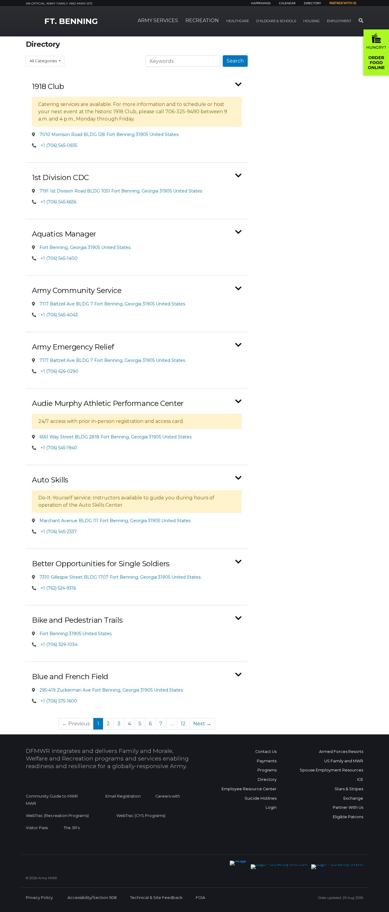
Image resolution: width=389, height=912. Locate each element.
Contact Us (266, 751)
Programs (267, 770)
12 (183, 724)
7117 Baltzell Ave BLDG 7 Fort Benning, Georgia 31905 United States (111, 304)
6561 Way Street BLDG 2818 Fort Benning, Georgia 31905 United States (114, 437)
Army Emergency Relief (73, 346)
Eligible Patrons (348, 817)
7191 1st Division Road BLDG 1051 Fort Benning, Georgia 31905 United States (120, 191)
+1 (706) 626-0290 (59, 371)
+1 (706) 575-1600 (58, 701)
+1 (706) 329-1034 (58, 644)
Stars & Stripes (349, 789)
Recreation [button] (202, 20)
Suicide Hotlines (261, 798)
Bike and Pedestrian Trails (77, 620)
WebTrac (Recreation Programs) (57, 815)
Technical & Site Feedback (156, 897)
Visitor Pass (37, 827)
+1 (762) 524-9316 (58, 588)
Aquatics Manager (64, 234)
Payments (267, 761)
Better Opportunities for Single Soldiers (101, 563)
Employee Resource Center (249, 789)
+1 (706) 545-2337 (58, 531)
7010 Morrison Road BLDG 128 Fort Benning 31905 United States (108, 134)
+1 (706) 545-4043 (59, 315)
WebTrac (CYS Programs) (140, 815)
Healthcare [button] (237, 21)
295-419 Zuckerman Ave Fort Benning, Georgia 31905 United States (110, 690)
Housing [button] (311, 21)
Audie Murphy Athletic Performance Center (108, 403)
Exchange (353, 798)
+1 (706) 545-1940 (58, 448)
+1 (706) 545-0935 (58, 145)
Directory (312, 3)
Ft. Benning (71, 21)
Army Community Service (77, 290)
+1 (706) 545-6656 (58, 202)
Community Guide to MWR (52, 796)
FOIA (200, 897)
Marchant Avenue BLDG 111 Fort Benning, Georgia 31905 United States (114, 520)
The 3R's (72, 827)
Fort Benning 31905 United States (75, 633)
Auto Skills (50, 479)
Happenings (260, 3)
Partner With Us (348, 807)
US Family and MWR (343, 761)
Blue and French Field (70, 676)
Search (235, 61)
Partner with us (342, 3)
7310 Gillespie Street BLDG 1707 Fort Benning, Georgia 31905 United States (119, 577)
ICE (360, 779)
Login (271, 807)
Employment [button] (339, 21)
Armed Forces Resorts (341, 751)
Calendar (287, 3)
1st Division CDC (60, 177)
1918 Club (48, 86)
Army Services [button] (158, 20)
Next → (202, 724)
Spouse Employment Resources (331, 770)
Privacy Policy (39, 897)
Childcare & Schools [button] (276, 21)
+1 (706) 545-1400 (58, 258)
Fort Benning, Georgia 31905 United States (84, 247)
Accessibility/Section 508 (92, 897)
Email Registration (123, 796)
